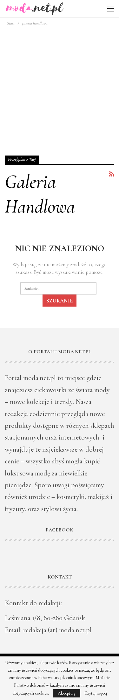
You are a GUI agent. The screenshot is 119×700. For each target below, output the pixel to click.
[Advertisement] (59, 89)
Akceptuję (67, 693)
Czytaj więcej (95, 693)
